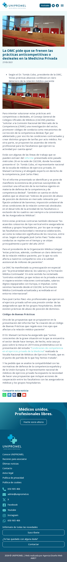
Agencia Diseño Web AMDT (46, 557)
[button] (62, 5)
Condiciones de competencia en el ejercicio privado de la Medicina (32, 349)
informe (29, 157)
